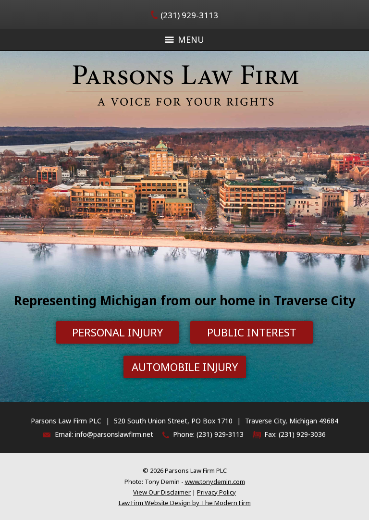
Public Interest (251, 332)
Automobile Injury (185, 366)
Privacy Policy (216, 492)
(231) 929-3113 (189, 15)
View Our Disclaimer (162, 492)
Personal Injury (117, 332)
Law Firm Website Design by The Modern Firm (185, 502)
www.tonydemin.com (215, 481)
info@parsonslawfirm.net (114, 434)
